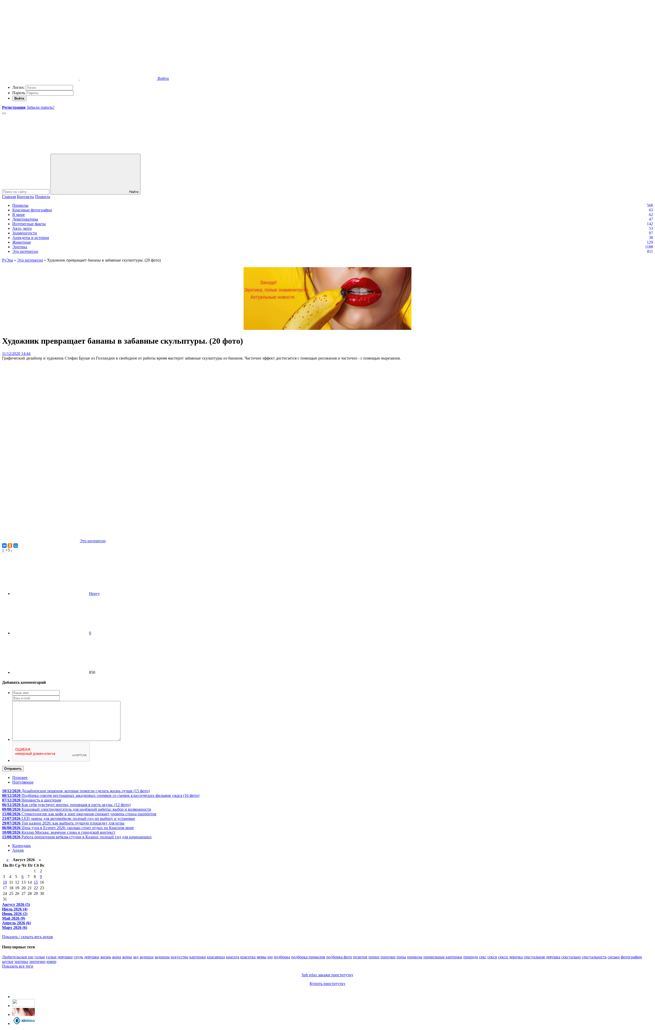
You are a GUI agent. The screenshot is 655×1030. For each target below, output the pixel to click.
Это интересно (25, 251)
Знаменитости (24, 233)
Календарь (21, 845)
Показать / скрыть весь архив (27, 937)
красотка (248, 957)
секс (482, 957)
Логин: (18, 87)
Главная (9, 196)
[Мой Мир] (15, 545)
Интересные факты (29, 224)
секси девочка (510, 957)
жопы (127, 957)
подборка (282, 957)
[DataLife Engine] (40, 39)
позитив (360, 957)
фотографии (631, 957)
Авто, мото (22, 228)
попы (401, 957)
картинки (197, 957)
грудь (78, 957)
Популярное (23, 782)
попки (373, 957)
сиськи (614, 957)
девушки (91, 957)
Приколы (20, 205)
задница (146, 957)
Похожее (20, 777)
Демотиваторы (25, 219)
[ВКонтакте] (4, 545)
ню (270, 957)
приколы (414, 957)
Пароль (18, 93)
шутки (7, 961)
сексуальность (594, 957)
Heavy (94, 593)
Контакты (25, 196)
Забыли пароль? (40, 107)
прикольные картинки (442, 957)
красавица (216, 957)
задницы (162, 957)
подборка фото (339, 957)
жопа (116, 957)
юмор (51, 961)
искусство (179, 957)
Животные (21, 242)
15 (36, 882)
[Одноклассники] (10, 545)
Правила (42, 196)
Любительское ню (18, 957)
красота (232, 957)
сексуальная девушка (542, 957)
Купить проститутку (327, 983)
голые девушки (59, 957)
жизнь (105, 957)
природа (470, 957)
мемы (261, 957)
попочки (388, 957)
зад (135, 957)
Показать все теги (17, 966)
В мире (18, 214)
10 (5, 882)
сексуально (571, 957)
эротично (37, 961)
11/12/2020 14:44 (16, 353)
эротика (21, 961)
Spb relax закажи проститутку (327, 975)
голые (40, 957)
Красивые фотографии (32, 210)
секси (492, 957)
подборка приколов (308, 957)
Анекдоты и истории (30, 237)
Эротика (19, 247)
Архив (18, 850)
